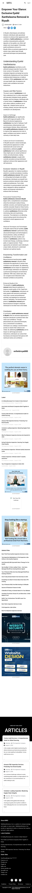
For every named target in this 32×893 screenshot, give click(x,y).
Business (8, 743)
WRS (9, 3)
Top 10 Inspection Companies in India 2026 (13, 464)
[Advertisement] (16, 698)
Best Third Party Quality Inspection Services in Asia (15, 554)
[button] (25, 3)
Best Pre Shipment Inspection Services (12, 610)
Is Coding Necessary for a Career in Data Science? (15, 401)
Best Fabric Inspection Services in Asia (12, 604)
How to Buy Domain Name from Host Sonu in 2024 (15, 576)
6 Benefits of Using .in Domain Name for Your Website (16, 590)
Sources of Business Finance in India (11, 587)
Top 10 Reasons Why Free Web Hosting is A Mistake (15, 584)
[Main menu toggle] (3, 3)
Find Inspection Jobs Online (9, 607)
